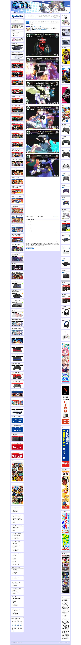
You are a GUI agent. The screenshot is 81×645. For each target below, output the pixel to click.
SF (67, 606)
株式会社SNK (15, 605)
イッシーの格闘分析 (16, 535)
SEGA (14, 602)
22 (20, 626)
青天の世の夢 (15, 550)
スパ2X (63, 614)
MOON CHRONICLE (16, 570)
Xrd (62, 607)
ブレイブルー (65, 620)
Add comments (56, 216)
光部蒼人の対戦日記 (16, 538)
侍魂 (66, 625)
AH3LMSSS (65, 599)
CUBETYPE (15, 555)
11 (14, 625)
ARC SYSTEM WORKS (17, 598)
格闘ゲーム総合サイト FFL (17, 642)
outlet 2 (14, 590)
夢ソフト (14, 561)
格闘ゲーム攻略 (15, 35)
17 (12, 626)
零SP (66, 634)
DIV (13, 557)
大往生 (14, 562)
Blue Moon (15, 543)
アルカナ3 (29, 216)
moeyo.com (15, 569)
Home (12, 12)
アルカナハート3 (37, 26)
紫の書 (14, 530)
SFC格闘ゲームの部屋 (17, 518)
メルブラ (64, 622)
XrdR (64, 607)
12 (15, 625)
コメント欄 (30, 231)
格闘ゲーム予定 (15, 33)
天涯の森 (14, 573)
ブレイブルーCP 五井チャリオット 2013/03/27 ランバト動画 (32, 16)
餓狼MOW (64, 636)
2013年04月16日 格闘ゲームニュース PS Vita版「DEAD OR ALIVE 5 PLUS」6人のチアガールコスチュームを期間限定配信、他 (48, 16)
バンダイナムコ (15, 604)
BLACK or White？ (16, 527)
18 (14, 626)
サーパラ (67, 612)
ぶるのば (14, 593)
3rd (62, 599)
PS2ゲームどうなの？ (16, 516)
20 (17, 626)
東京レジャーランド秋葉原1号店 (40, 29)
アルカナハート (33, 216)
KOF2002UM (64, 604)
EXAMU (14, 601)
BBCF (63, 600)
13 (17, 625)
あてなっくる (15, 510)
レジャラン (38, 216)
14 (18, 625)
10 (12, 625)
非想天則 (67, 635)
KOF (66, 603)
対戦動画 (32, 24)
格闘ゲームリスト (16, 22)
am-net (14, 508)
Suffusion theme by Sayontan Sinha (64, 642)
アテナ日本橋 (66, 608)
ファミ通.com (15, 613)
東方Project (64, 630)
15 (20, 625)
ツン (13, 547)
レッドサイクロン (16, 549)
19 (15, 626)
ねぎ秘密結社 (15, 585)
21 (18, 626)
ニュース (65, 619)
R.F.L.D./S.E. (15, 578)
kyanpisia (14, 558)
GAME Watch (15, 610)
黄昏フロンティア (16, 564)
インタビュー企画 (16, 32)
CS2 (63, 601)
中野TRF (64, 624)
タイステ (65, 615)
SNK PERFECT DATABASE (17, 519)
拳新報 (14, 522)
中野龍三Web (15, 572)
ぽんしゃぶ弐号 (15, 546)
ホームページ (28, 228)
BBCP (66, 600)
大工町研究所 (15, 511)
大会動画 (41, 216)
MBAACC (64, 606)
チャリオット (65, 616)
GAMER (14, 612)
